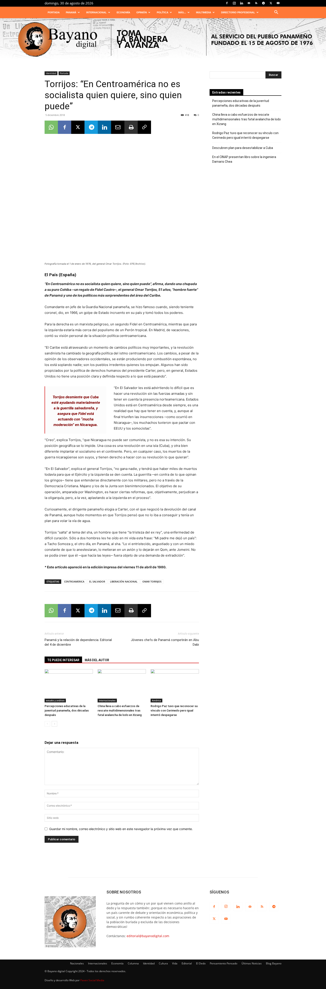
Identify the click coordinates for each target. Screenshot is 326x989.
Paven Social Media (92, 980)
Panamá (71, 12)
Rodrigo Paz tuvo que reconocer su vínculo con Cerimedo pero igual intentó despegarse (174, 710)
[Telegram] (263, 3)
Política (162, 12)
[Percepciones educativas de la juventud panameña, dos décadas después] (69, 685)
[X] (270, 3)
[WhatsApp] (51, 127)
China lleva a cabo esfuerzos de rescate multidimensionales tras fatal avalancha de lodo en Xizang (120, 710)
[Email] (117, 127)
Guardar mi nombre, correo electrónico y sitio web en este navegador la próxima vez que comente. (121, 829)
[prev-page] (47, 724)
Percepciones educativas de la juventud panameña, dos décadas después (67, 710)
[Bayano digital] (163, 40)
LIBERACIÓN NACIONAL (123, 581)
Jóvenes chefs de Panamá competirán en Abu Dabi (165, 642)
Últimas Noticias (252, 963)
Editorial (187, 963)
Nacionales (77, 963)
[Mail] (248, 3)
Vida (174, 963)
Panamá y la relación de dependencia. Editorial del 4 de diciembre (78, 642)
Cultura (163, 963)
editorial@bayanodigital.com (148, 936)
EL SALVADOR (97, 581)
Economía (123, 12)
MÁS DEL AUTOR (97, 660)
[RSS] (256, 3)
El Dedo (201, 963)
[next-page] (54, 724)
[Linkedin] (241, 3)
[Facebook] (227, 3)
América (156, 700)
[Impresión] (131, 127)
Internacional (96, 12)
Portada (54, 12)
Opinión (141, 12)
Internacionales (107, 700)
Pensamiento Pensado (223, 963)
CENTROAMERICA (74, 581)
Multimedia (203, 12)
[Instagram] (234, 3)
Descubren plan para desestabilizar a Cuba (242, 148)
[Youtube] (278, 3)
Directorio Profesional (238, 12)
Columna (133, 963)
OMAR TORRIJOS (151, 581)
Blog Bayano (273, 963)
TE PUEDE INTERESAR (63, 660)
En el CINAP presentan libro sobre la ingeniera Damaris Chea (244, 159)
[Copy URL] (144, 127)
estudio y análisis (55, 700)
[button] (276, 13)
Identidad (51, 73)
